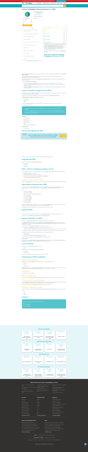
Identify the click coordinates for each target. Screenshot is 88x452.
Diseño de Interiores (25, 410)
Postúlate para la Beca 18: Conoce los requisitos (52, 430)
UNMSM (38, 405)
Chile (49, 437)
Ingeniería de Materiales (25, 413)
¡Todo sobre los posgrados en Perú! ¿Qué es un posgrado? (54, 422)
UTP (37, 407)
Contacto (25, 58)
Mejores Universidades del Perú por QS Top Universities (30, 427)
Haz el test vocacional (41, 435)
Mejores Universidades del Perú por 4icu (28, 430)
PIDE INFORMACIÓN (27, 25)
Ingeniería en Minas (25, 407)
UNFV (38, 412)
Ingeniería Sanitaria (25, 404)
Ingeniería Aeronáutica (25, 405)
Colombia (53, 437)
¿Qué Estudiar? (59, 3)
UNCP (38, 413)
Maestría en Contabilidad (56, 410)
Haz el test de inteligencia (50, 435)
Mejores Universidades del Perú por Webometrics (30, 425)
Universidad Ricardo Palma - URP (57, 392)
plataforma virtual (33, 171)
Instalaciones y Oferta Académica (29, 56)
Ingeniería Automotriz (25, 412)
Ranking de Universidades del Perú (27, 422)
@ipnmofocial (27, 306)
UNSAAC (38, 402)
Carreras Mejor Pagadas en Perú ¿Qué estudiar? (52, 425)
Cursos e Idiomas (26, 53)
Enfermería (23, 399)
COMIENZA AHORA (63, 136)
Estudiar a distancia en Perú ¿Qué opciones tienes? (53, 427)
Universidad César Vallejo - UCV (27, 389)
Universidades (38, 3)
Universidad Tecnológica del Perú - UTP (43, 384)
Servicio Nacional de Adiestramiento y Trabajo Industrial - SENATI (58, 388)
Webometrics (46, 49)
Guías (65, 3)
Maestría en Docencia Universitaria (57, 407)
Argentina (46, 437)
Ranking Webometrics (39, 12)
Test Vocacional (53, 3)
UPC (37, 410)
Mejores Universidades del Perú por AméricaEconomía (30, 428)
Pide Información (61, 1)
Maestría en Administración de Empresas (58, 404)
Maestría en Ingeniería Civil (56, 405)
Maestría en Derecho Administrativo (58, 412)
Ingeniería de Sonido (25, 402)
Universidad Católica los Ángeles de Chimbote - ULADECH (42, 387)
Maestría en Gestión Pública (56, 399)
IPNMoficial (28, 304)
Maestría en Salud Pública (56, 402)
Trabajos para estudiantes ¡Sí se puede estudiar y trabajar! (54, 428)
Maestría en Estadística (56, 413)
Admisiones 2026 (46, 3)
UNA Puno (38, 399)
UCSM (38, 404)
